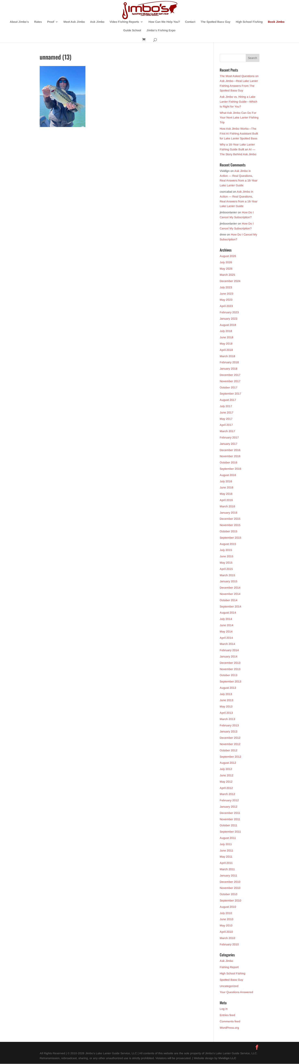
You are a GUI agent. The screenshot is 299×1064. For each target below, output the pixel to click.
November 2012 (230, 744)
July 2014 (226, 618)
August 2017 (228, 399)
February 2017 (229, 437)
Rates (38, 21)
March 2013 (227, 719)
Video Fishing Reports (124, 21)
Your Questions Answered (236, 992)
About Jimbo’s (19, 21)
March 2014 (227, 643)
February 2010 (229, 944)
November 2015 (230, 525)
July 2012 (226, 769)
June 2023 (226, 293)
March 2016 (227, 506)
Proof (50, 21)
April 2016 (226, 500)
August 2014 (228, 612)
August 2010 (228, 906)
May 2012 (226, 781)
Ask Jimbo (97, 21)
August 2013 (228, 687)
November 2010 (230, 887)
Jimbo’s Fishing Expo (160, 30)
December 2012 (230, 737)
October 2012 (228, 750)
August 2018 (228, 324)
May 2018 (226, 343)
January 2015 (228, 581)
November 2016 (230, 456)
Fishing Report (229, 967)
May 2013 (226, 706)
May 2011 (226, 856)
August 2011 (228, 837)
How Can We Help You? (164, 21)
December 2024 (230, 281)
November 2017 (230, 381)
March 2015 (227, 575)
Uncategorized (229, 986)
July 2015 (226, 550)
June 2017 (226, 412)
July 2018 (226, 331)
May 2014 (226, 631)
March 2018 (227, 356)
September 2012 (230, 756)
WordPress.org (229, 1027)
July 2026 (226, 262)
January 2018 (228, 368)
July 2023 (226, 287)
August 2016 (228, 475)
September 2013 (230, 681)
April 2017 (226, 424)
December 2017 (230, 374)
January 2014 (228, 656)
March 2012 (227, 794)
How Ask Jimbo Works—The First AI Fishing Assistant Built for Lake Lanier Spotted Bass (239, 133)
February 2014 (229, 650)
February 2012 (229, 800)
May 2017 (226, 418)
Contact (190, 21)
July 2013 (226, 694)
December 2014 (230, 587)
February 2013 (229, 725)
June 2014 (226, 625)
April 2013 (226, 712)
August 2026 (228, 256)
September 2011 (230, 831)
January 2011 (228, 875)
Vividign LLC (227, 1058)
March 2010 (227, 938)
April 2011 (226, 862)
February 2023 (229, 312)
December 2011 (230, 813)
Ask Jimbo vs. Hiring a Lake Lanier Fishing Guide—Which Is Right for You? (238, 101)
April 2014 (226, 637)
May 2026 (226, 268)
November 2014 (230, 593)
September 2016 (230, 468)
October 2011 (228, 825)
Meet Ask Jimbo (74, 21)
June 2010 (226, 919)
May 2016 (226, 493)
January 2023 (228, 318)
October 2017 (228, 387)
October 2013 (228, 675)
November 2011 (230, 819)
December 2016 (230, 450)
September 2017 (230, 393)
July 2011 (226, 844)
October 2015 (228, 531)
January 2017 (228, 443)
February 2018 (229, 362)
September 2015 (230, 537)
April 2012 (226, 788)
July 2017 (226, 406)
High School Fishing (249, 21)
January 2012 (228, 806)
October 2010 (228, 894)
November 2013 (230, 669)
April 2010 (226, 931)
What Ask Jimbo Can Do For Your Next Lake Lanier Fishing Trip (239, 117)
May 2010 (226, 925)
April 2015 (226, 569)
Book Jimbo (276, 21)
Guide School (132, 30)
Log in (224, 1008)
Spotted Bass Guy (231, 979)
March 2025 (227, 274)
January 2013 (228, 731)
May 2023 (226, 299)
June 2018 (226, 337)
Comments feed (230, 1021)
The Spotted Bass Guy (215, 21)
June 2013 (226, 700)
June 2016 (226, 487)
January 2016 (228, 512)
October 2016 (228, 462)
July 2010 (226, 913)
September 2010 (230, 900)
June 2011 (226, 850)
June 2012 (226, 775)
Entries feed (227, 1015)
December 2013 (230, 662)
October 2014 (228, 600)
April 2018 (226, 349)
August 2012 (228, 762)
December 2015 (230, 518)
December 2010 (230, 881)
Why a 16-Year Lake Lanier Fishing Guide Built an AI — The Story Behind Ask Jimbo (238, 149)
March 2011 (227, 869)
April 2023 (226, 306)
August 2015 (228, 544)
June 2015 (226, 556)
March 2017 (227, 431)
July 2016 (226, 481)
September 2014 (230, 606)
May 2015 (226, 562)
